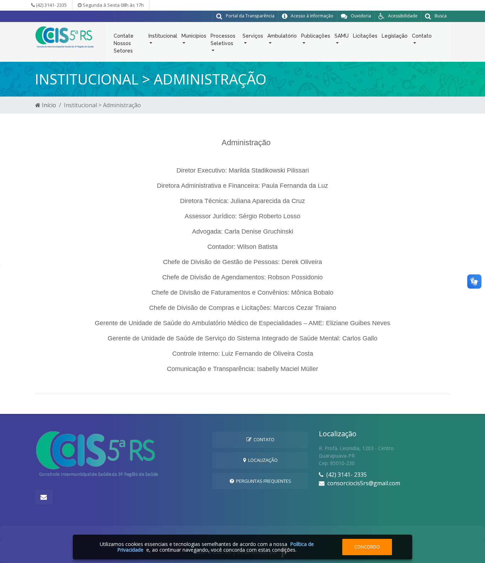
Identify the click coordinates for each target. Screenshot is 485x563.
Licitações (365, 36)
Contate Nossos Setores (123, 43)
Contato (262, 439)
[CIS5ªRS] (65, 36)
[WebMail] (44, 497)
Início (48, 105)
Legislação (395, 36)
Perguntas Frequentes (262, 481)
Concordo (367, 546)
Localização (262, 460)
